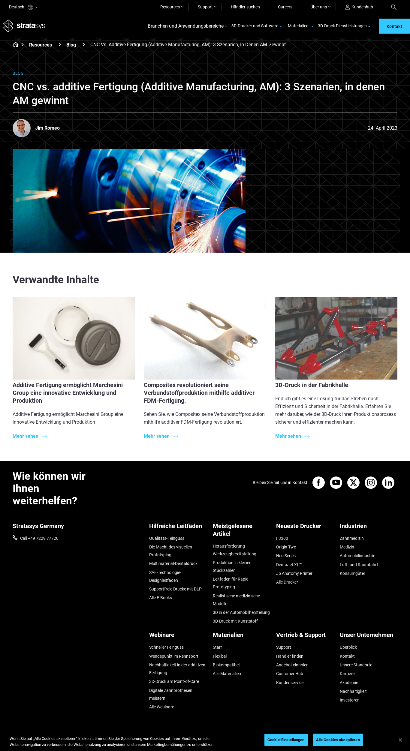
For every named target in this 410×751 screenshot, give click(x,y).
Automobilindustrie (357, 555)
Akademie (349, 682)
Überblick (348, 647)
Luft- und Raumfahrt (359, 564)
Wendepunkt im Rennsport (173, 656)
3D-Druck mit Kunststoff (235, 621)
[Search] (394, 7)
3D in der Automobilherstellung (241, 612)
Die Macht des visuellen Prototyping (170, 551)
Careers (285, 7)
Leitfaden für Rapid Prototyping (231, 583)
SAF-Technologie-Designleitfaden (165, 576)
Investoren (350, 700)
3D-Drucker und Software (254, 25)
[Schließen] (400, 739)
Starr (217, 647)
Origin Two (286, 547)
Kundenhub (362, 7)
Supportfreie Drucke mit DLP (175, 589)
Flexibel (220, 656)
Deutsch (17, 7)
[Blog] (83, 44)
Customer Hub (289, 673)
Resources (170, 7)
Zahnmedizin (352, 538)
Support (205, 7)
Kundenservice (289, 682)
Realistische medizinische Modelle (236, 599)
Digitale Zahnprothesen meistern (170, 694)
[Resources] (59, 44)
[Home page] (14, 45)
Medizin (347, 547)
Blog (71, 45)
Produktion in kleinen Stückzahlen (232, 566)
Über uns (318, 7)
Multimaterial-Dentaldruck (173, 563)
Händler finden (289, 656)
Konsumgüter (352, 573)
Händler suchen (245, 7)
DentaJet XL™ (289, 564)
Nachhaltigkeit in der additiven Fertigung (177, 668)
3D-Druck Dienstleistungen (342, 25)
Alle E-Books (160, 597)
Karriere (347, 673)
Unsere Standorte (356, 664)
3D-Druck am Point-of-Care (174, 681)
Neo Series (286, 555)
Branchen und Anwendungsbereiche (186, 26)
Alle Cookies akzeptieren (338, 739)
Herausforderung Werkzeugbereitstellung (234, 550)
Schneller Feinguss (166, 647)
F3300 (282, 538)
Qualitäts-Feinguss (166, 538)
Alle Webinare (161, 706)
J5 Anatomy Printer (294, 573)
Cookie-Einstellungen (286, 739)
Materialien (298, 25)
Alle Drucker (287, 582)
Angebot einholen (292, 664)
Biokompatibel (226, 664)
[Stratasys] (24, 26)
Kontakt (347, 656)
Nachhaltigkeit (353, 691)
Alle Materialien (227, 673)
